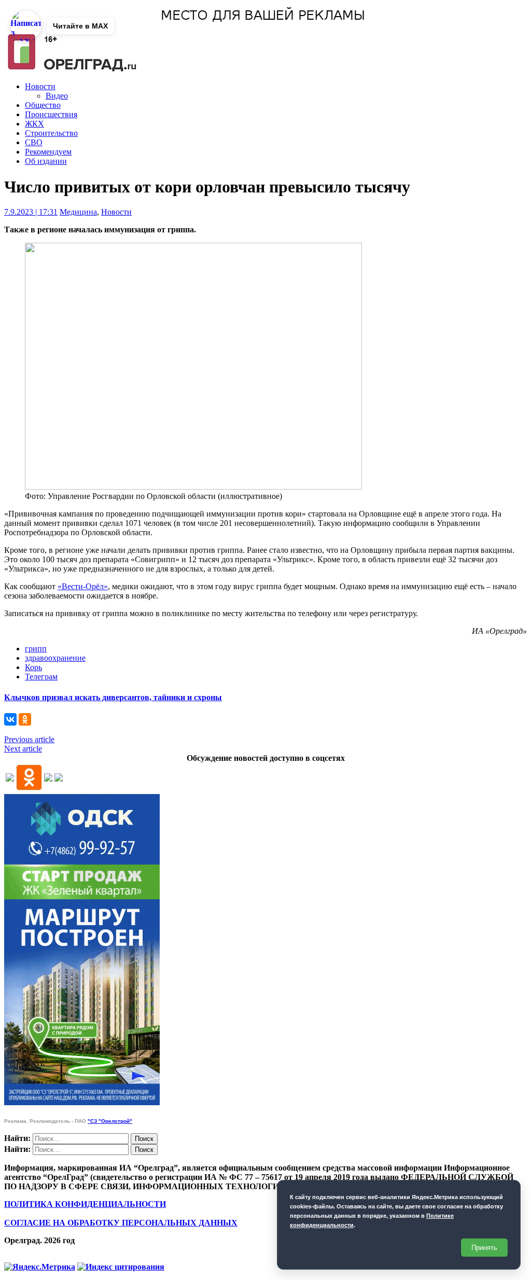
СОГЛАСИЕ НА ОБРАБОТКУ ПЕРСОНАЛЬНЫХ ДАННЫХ (120, 1222)
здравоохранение (55, 657)
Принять (484, 1247)
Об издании (46, 161)
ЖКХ (34, 123)
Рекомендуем (48, 151)
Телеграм (41, 676)
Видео (57, 95)
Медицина (78, 211)
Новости (40, 86)
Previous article (29, 739)
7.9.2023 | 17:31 (31, 211)
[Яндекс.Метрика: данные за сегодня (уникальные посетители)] (39, 1267)
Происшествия (51, 114)
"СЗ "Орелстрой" (110, 1121)
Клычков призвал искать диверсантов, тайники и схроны (113, 697)
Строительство (51, 133)
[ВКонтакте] (10, 719)
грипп (36, 648)
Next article (23, 748)
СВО (34, 142)
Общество (43, 105)
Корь (33, 667)
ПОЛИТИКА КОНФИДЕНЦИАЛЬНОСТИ (85, 1204)
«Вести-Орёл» (83, 586)
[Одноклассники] (25, 719)
